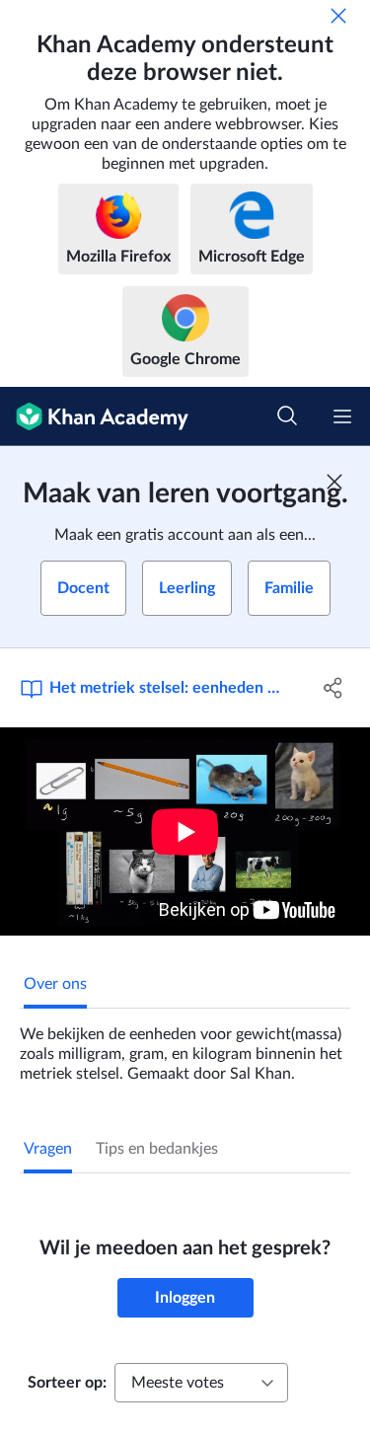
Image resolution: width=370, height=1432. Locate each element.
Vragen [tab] (48, 1149)
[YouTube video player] (185, 831)
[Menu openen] (342, 416)
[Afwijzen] (338, 16)
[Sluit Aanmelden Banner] (334, 481)
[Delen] (333, 688)
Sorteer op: (67, 1383)
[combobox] (201, 1382)
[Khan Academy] (94, 416)
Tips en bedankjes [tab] (157, 1149)
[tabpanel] (185, 1046)
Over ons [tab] (55, 984)
